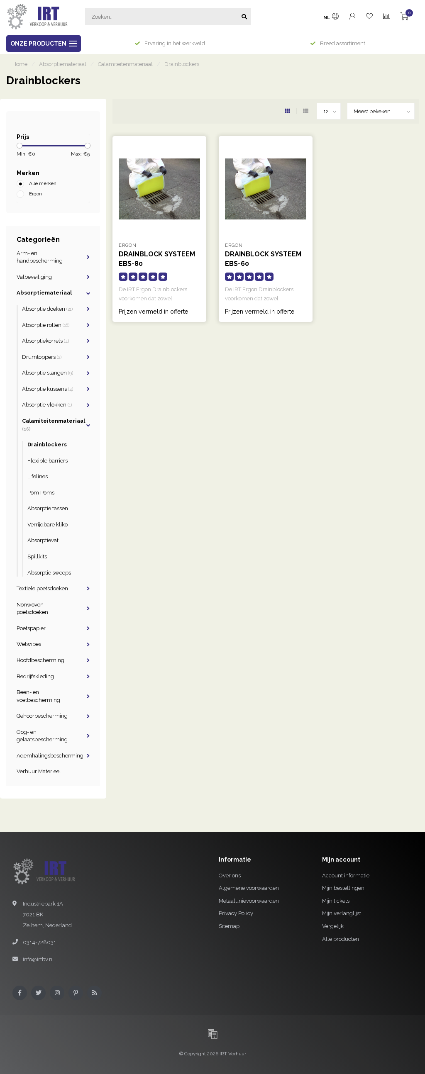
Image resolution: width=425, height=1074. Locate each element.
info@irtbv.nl (38, 959)
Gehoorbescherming (42, 716)
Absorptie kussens (47, 389)
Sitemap (229, 926)
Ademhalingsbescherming (50, 756)
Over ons (230, 875)
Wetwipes (29, 644)
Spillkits (37, 556)
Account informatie (345, 875)
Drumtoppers (41, 357)
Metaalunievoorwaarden (249, 901)
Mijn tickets (335, 901)
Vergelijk (333, 926)
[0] (404, 18)
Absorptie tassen (47, 508)
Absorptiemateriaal (44, 293)
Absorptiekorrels (45, 341)
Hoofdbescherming (40, 660)
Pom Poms (40, 493)
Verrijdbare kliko (47, 524)
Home (19, 64)
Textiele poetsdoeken (42, 588)
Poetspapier (31, 628)
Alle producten (340, 939)
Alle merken (42, 183)
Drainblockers (47, 444)
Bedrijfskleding (35, 676)
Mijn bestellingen (343, 888)
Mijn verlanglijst (341, 913)
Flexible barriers (47, 461)
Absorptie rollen (45, 325)
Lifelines (37, 476)
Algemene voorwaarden (249, 888)
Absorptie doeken (47, 309)
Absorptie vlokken (47, 405)
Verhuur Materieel (39, 771)
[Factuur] (212, 1034)
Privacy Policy (236, 913)
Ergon (35, 194)
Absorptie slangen (47, 373)
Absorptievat (43, 540)
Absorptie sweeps (49, 573)
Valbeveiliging (34, 277)
